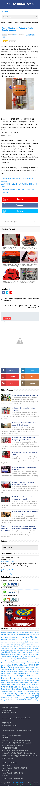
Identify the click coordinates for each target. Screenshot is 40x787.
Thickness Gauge (20, 698)
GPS (13, 657)
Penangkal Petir (23, 676)
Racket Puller (34, 680)
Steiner (37, 691)
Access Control (6, 632)
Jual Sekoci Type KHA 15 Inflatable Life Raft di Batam (28, 248)
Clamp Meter (18, 646)
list (38, 669)
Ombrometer (30, 674)
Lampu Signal (19, 667)
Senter (18, 684)
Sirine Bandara (14, 686)
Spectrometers (13, 691)
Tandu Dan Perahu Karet (27, 694)
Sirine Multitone (11, 689)
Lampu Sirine (29, 667)
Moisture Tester (12, 674)
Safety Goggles (18, 682)
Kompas (19, 661)
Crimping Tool (9, 648)
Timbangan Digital (32, 698)
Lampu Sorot (25, 669)
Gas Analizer (32, 654)
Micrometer (20, 671)
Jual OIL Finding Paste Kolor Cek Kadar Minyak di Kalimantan (28, 266)
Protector (27, 680)
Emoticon (7, 318)
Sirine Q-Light (22, 689)
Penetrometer (35, 676)
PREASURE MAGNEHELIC (11, 680)
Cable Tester (9, 644)
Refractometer (5, 682)
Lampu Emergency (13, 663)
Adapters (15, 632)
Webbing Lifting (34, 700)
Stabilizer (32, 691)
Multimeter (22, 674)
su (18, 694)
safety (12, 682)
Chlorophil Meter (5, 646)
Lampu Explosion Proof (30, 663)
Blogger (32, 785)
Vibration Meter (12, 700)
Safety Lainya (28, 682)
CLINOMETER (27, 646)
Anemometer (30, 640)
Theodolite (11, 698)
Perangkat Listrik (10, 678)
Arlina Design (18, 785)
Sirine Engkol (26, 687)
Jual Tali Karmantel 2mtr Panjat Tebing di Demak (27, 282)
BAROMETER (20, 642)
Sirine (4, 686)
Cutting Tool (30, 648)
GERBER (9, 657)
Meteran (14, 671)
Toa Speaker (4, 700)
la (23, 661)
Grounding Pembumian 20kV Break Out (25, 395)
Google (20, 199)
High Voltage (21, 659)
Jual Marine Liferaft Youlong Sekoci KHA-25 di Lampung (10, 265)
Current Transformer (20, 648)
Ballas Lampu (12, 642)
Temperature (27, 696)
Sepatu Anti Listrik (28, 684)
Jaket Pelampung (6, 661)
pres (23, 680)
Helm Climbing (11, 659)
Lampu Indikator (6, 665)
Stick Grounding (9, 693)
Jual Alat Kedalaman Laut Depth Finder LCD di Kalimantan (9, 249)
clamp (11, 646)
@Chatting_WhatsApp (8, 570)
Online (5, 289)
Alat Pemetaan (34, 635)
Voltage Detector (23, 700)
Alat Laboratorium (22, 635)
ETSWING (36, 652)
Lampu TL (33, 669)
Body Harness (29, 642)
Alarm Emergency (26, 633)
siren (37, 684)
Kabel (14, 661)
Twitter (20, 211)
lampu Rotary (7, 667)
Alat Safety (4, 637)
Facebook (20, 205)
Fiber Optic (12, 654)
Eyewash (4, 654)
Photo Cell (24, 678)
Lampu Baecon (29, 661)
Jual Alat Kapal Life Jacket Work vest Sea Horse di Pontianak (10, 283)
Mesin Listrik (6, 672)
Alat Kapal (9, 22)
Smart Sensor (31, 689)
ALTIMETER (12, 640)
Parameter (11, 676)
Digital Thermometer (12, 652)
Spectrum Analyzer (23, 691)
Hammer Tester (29, 657)
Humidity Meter (30, 659)
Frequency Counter (21, 654)
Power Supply (34, 678)
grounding (19, 656)
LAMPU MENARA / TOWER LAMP (25, 665)
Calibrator (17, 644)
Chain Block (35, 644)
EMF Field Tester (27, 652)
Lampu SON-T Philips (13, 669)
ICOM (37, 659)
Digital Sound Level (25, 650)
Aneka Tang (20, 640)
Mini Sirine (28, 672)
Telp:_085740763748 (7, 562)
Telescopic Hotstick (14, 696)
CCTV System (25, 644)
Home (3, 22)
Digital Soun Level (14, 650)
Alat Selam (12, 637)
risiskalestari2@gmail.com (9, 574)
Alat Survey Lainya (22, 637)
